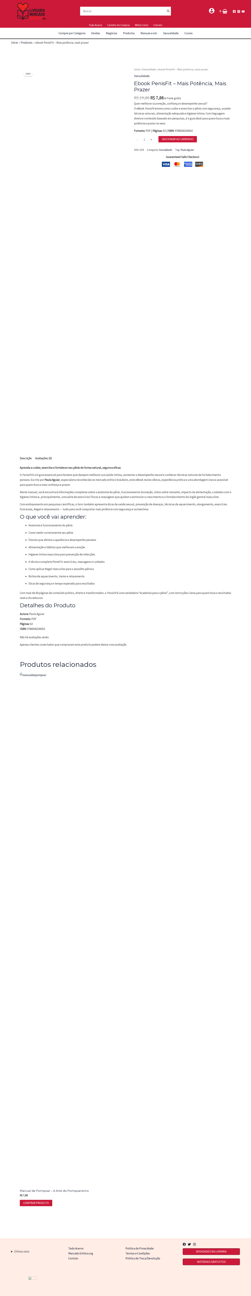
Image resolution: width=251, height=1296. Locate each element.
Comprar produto (36, 1203)
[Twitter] (189, 1244)
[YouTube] (243, 11)
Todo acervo (95, 25)
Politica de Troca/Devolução (143, 1258)
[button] (211, 1251)
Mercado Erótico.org (80, 1253)
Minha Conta (141, 25)
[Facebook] (234, 11)
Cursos (188, 33)
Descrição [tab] (26, 458)
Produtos (129, 33)
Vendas (95, 33)
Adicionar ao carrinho (177, 139)
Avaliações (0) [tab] (43, 458)
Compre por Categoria (72, 33)
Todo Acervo (75, 1248)
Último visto (21, 1251)
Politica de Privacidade (140, 1248)
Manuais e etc (149, 33)
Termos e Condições (138, 1253)
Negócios (111, 33)
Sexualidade (171, 33)
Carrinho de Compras (118, 25)
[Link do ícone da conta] (212, 11)
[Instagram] (239, 11)
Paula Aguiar (187, 149)
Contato (157, 25)
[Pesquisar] (168, 11)
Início (137, 69)
